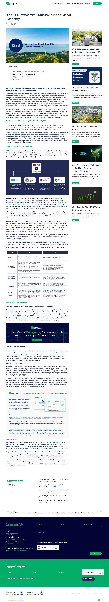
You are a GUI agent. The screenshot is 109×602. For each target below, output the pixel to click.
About (74, 4)
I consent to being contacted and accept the (53, 542)
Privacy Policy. (64, 542)
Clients (68, 4)
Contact (87, 4)
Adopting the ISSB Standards (21, 77)
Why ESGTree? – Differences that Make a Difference (86, 89)
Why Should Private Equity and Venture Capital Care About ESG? (86, 50)
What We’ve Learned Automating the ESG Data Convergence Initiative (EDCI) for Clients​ (86, 168)
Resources (80, 4)
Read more (75, 102)
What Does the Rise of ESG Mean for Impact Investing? (86, 209)
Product (60, 4)
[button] (61, 3)
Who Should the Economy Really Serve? (86, 128)
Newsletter (16, 79)
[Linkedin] (99, 600)
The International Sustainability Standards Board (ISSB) (28, 71)
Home (55, 4)
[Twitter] (101, 600)
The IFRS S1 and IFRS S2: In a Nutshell (24, 74)
